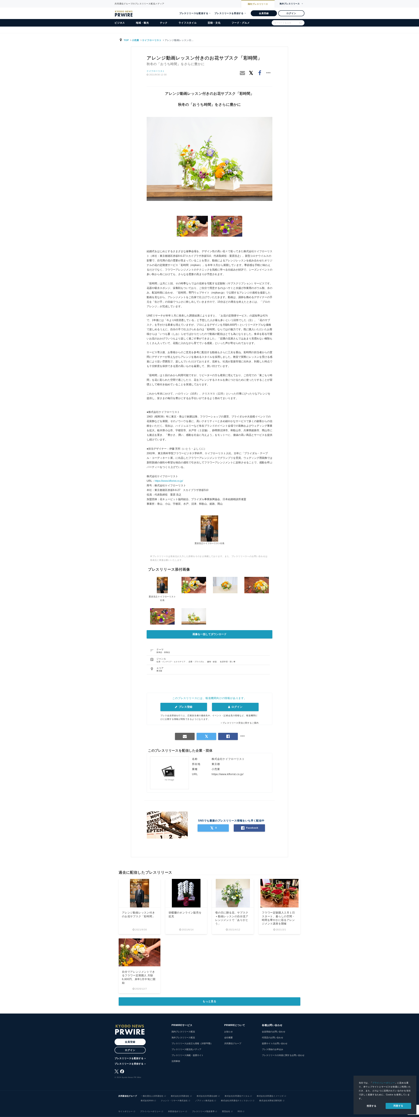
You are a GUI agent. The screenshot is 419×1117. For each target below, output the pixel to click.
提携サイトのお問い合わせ (274, 1043)
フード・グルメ (241, 22)
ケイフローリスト (152, 40)
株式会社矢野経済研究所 (270, 1100)
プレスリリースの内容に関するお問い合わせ (283, 1055)
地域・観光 (142, 22)
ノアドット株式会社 (204, 1100)
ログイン (291, 13)
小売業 (135, 40)
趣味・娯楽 (212, 662)
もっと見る (209, 1001)
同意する (398, 1105)
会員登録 (264, 13)
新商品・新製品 (163, 652)
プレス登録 (185, 706)
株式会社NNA (147, 1100)
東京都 (159, 671)
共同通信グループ (232, 1043)
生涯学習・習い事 (227, 662)
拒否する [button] (371, 1106)
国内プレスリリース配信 (183, 1031)
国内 (258, 4)
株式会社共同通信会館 (207, 1096)
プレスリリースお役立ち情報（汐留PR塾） (192, 1043)
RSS (240, 1111)
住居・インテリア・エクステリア (171, 662)
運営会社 (226, 1111)
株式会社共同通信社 (180, 1096)
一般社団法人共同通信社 (152, 1096)
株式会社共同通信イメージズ (270, 1096)
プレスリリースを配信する (193, 13)
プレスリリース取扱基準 (203, 1111)
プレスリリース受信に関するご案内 (240, 723)
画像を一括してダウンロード (209, 634)
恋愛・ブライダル (197, 662)
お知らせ (228, 1031)
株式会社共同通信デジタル (237, 1096)
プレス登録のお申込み (272, 1049)
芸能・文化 (214, 22)
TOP (126, 40)
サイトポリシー (125, 1111)
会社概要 (228, 1037)
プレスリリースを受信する (229, 13)
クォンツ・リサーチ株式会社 (174, 1100)
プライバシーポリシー (383, 1083)
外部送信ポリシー (176, 1111)
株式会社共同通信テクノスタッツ (236, 1100)
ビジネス (120, 22)
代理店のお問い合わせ (272, 1037)
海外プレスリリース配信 (183, 1037)
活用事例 (176, 1061)
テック (164, 22)
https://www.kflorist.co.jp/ (169, 480)
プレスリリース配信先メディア (186, 1049)
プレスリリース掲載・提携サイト (187, 1055)
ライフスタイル (188, 22)
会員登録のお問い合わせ (273, 1031)
